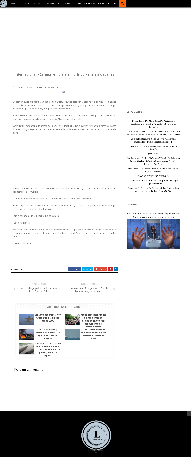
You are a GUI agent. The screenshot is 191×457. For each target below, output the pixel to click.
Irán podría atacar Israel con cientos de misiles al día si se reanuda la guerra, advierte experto (48, 349)
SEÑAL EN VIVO (72, 3)
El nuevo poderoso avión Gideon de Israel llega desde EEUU (48, 317)
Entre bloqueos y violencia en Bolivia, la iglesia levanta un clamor (48, 334)
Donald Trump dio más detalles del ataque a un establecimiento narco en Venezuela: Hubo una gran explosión (153, 124)
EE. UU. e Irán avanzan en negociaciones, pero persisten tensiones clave (93, 334)
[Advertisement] (89, 37)
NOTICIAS (25, 3)
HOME (13, 3)
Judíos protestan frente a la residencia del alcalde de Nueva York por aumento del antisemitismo (93, 320)
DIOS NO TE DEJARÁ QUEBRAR (153, 176)
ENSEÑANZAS (53, 3)
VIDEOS (38, 3)
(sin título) (153, 154)
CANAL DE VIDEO (107, 3)
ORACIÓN (89, 3)
